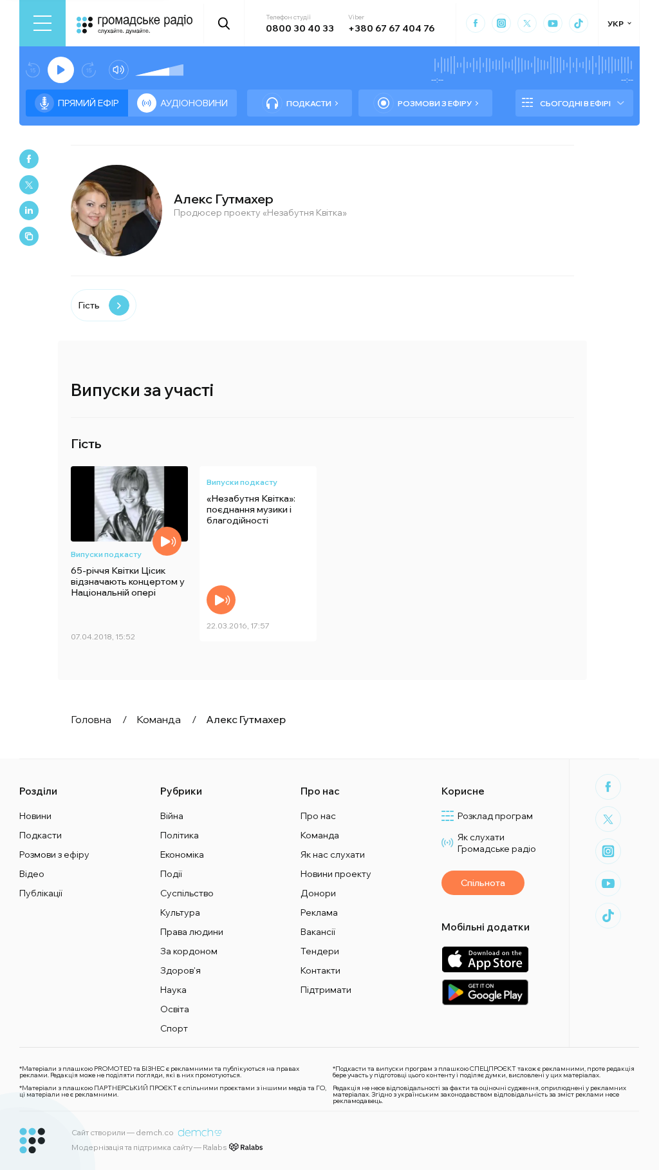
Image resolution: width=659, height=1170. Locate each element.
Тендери (320, 951)
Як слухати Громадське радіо (497, 842)
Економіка (182, 854)
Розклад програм (495, 816)
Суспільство (187, 893)
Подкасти (308, 103)
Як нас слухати (333, 854)
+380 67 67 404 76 (391, 28)
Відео (31, 874)
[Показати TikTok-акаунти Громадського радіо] (578, 23)
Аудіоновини (194, 103)
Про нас (318, 816)
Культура (180, 912)
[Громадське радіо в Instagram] (501, 23)
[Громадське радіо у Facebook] (475, 23)
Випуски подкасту (106, 554)
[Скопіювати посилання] (29, 236)
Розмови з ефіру (435, 103)
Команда (320, 835)
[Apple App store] (484, 959)
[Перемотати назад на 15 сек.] (33, 70)
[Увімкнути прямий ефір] (61, 70)
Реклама (319, 912)
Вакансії (318, 932)
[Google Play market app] (484, 992)
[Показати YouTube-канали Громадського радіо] (552, 23)
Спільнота (483, 883)
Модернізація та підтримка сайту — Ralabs (149, 1147)
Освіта (174, 1009)
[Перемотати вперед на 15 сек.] (89, 70)
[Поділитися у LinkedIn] (29, 210)
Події (171, 874)
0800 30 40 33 (300, 28)
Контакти (320, 970)
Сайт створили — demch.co (122, 1132)
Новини (35, 816)
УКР (616, 23)
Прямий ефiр (88, 103)
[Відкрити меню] (42, 23)
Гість (89, 305)
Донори (318, 893)
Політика (179, 835)
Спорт (174, 1028)
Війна (171, 816)
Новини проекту (336, 874)
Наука (173, 989)
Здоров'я (180, 970)
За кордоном (189, 951)
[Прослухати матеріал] (167, 541)
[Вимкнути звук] (119, 70)
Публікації (40, 893)
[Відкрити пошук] (224, 23)
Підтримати (326, 989)
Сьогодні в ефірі (575, 103)
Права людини (191, 932)
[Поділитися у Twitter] (29, 184)
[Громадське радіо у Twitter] (527, 23)
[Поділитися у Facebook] (29, 159)
